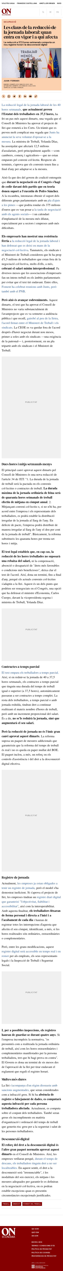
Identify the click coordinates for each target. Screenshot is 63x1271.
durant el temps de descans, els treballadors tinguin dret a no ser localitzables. (29, 1163)
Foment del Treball (32, 1204)
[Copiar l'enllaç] (36, 96)
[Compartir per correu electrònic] (30, 96)
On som (35, 1236)
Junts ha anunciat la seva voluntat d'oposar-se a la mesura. (30, 136)
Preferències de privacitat (44, 1256)
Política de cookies (41, 1253)
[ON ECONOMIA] (6, 12)
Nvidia (60, 3)
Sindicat (16, 1204)
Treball (6, 1204)
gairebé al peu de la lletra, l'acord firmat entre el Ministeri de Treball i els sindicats (30, 322)
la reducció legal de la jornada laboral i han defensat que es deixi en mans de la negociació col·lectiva (31, 245)
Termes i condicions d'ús (43, 1246)
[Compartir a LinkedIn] (25, 96)
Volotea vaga (8, 3)
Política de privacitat (42, 1249)
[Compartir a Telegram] (14, 96)
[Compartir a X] (3, 96)
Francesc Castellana (27, 3)
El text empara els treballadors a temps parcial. (30, 672)
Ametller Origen (47, 3)
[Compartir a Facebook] (20, 96)
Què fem (35, 1232)
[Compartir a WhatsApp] (9, 96)
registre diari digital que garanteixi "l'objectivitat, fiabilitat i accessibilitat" (31, 901)
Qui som (35, 1229)
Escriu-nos (37, 1242)
